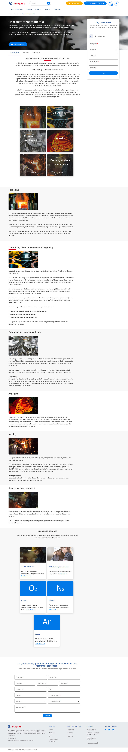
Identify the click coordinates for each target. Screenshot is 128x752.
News (50, 736)
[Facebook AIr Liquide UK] (105, 730)
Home (10, 14)
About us (47, 9)
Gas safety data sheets (91, 739)
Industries (38, 9)
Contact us (57, 9)
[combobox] (40, 3)
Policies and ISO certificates (53, 740)
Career (51, 729)
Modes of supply (91, 729)
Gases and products (16, 9)
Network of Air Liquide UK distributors (93, 733)
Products (26, 52)
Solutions (29, 9)
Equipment (70, 729)
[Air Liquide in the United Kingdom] (17, 3)
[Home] (14, 726)
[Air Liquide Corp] (113, 730)
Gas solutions (14, 52)
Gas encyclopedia (92, 743)
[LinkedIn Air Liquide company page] (109, 730)
